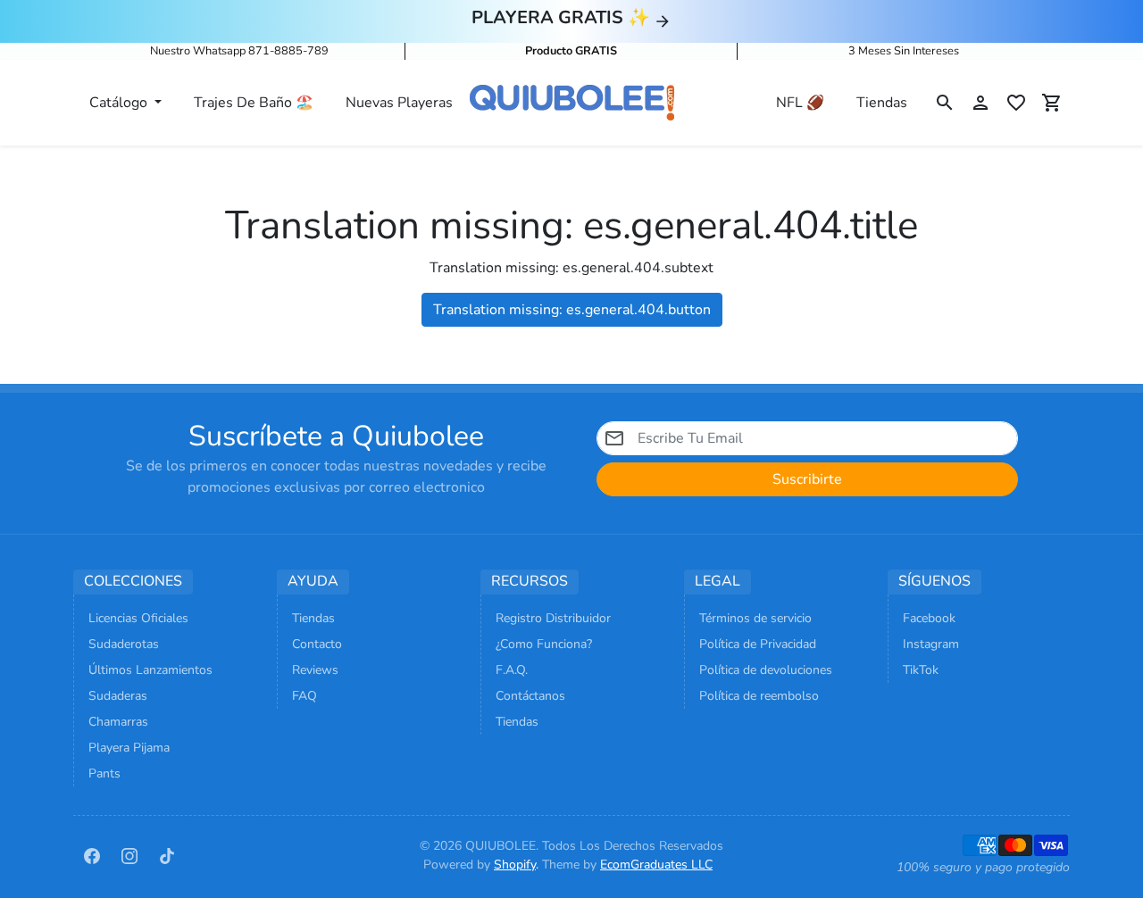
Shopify (515, 864)
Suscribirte (807, 479)
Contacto (317, 644)
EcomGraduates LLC (656, 864)
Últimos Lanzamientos (150, 669)
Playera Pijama (129, 747)
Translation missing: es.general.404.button (572, 310)
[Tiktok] (167, 855)
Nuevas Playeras (399, 102)
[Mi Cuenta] (980, 103)
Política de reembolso (759, 695)
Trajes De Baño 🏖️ (253, 102)
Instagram (931, 644)
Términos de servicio (755, 618)
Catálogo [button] (120, 102)
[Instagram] (129, 855)
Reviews (315, 669)
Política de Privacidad (757, 644)
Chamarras (118, 721)
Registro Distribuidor (553, 618)
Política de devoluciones (765, 669)
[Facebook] (92, 855)
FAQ (304, 695)
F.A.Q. (512, 669)
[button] (945, 103)
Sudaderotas (123, 644)
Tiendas (881, 102)
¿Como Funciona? (544, 644)
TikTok (921, 669)
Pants (104, 773)
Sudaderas (117, 695)
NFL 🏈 (800, 102)
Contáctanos (530, 695)
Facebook (929, 618)
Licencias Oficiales (138, 618)
